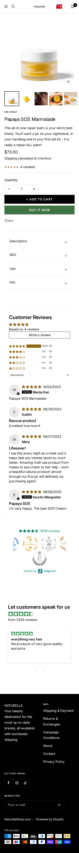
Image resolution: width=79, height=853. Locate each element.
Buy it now (39, 210)
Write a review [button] (40, 335)
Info (39, 282)
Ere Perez (10, 112)
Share (8, 220)
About (47, 746)
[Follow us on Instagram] (17, 783)
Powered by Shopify (50, 819)
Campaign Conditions (51, 735)
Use (39, 268)
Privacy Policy (54, 762)
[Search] (13, 6)
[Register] (58, 805)
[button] (17, 346)
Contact (49, 754)
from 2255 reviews (22, 620)
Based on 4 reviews (24, 329)
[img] (32, 387)
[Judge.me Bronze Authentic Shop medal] (49, 543)
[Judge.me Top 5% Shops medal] (22, 558)
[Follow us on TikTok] (25, 783)
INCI (39, 255)
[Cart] (73, 6)
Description (39, 241)
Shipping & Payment (58, 711)
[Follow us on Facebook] (8, 783)
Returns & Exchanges (51, 721)
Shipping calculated (18, 158)
